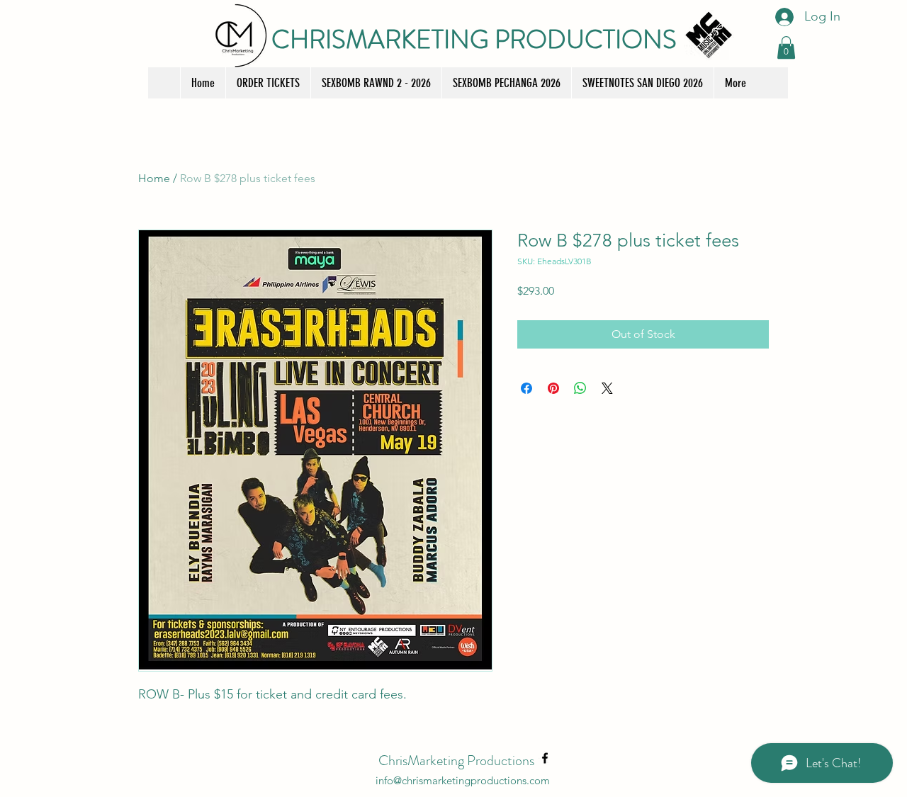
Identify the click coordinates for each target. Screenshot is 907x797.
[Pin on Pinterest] (553, 388)
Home (154, 178)
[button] (786, 47)
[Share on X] (607, 388)
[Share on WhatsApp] (580, 388)
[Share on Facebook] (526, 388)
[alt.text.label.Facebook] (545, 758)
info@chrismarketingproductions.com (463, 780)
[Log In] (782, 17)
